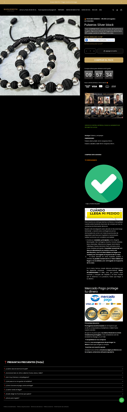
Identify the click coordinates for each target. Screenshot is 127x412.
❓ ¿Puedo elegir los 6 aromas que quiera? (17, 394)
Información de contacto (61, 406)
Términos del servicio (37, 406)
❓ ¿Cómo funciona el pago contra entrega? (18, 385)
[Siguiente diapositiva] (121, 2)
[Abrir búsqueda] (113, 10)
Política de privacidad (23, 406)
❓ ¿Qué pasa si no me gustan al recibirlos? (18, 381)
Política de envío (48, 406)
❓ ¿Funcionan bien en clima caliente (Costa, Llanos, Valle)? (23, 373)
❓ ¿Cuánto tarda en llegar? (13, 390)
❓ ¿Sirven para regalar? (11, 398)
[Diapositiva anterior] (4, 2)
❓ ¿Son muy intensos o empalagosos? (16, 377)
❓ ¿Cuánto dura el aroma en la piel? (16, 369)
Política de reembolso (10, 406)
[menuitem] (100, 10)
